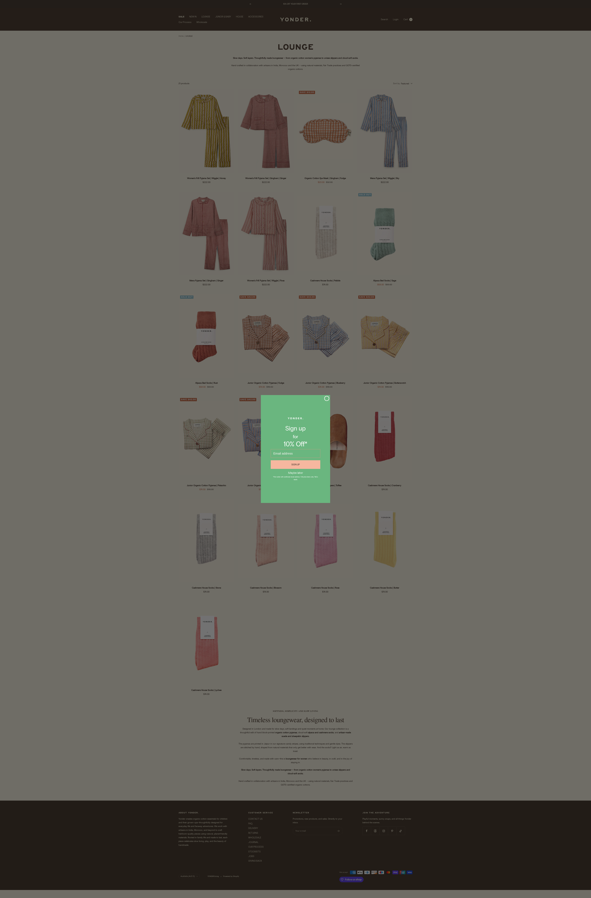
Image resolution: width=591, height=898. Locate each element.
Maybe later (295, 472)
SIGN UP (295, 464)
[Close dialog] (327, 398)
